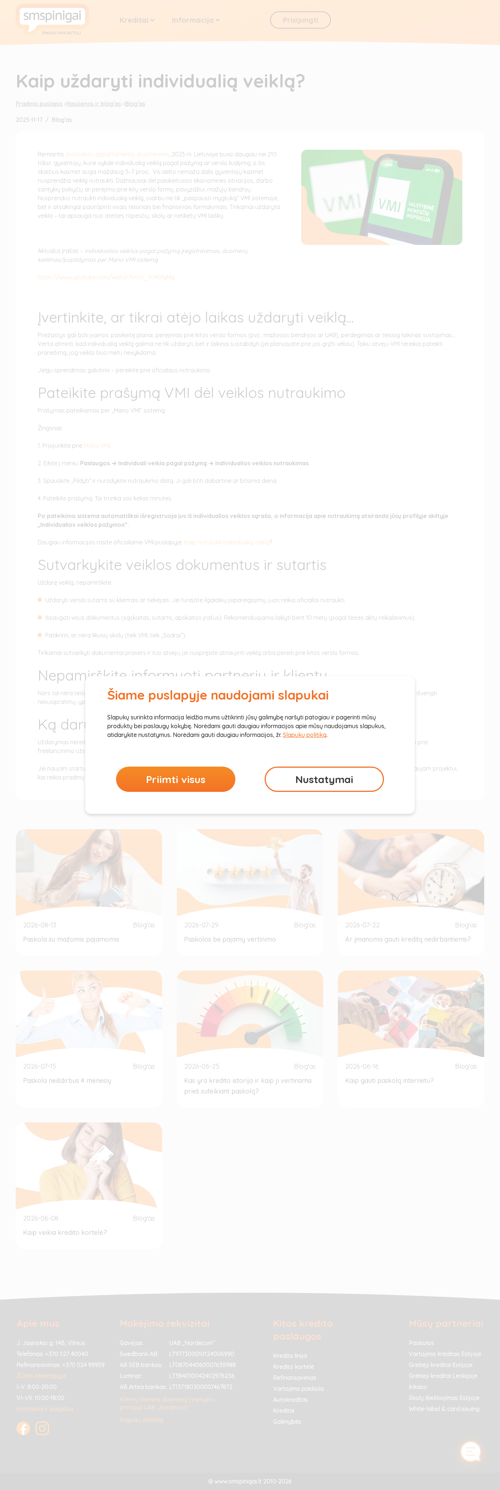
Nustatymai (324, 779)
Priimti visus (175, 779)
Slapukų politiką (305, 734)
